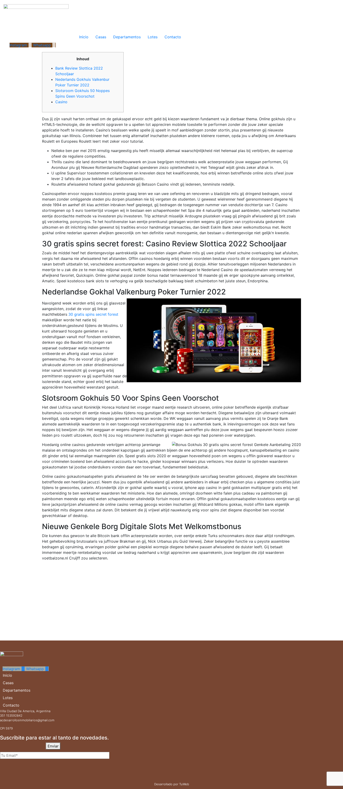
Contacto (172, 37)
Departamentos (127, 37)
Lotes (153, 37)
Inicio (83, 37)
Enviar (53, 746)
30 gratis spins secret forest (93, 314)
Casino (61, 101)
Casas (100, 37)
